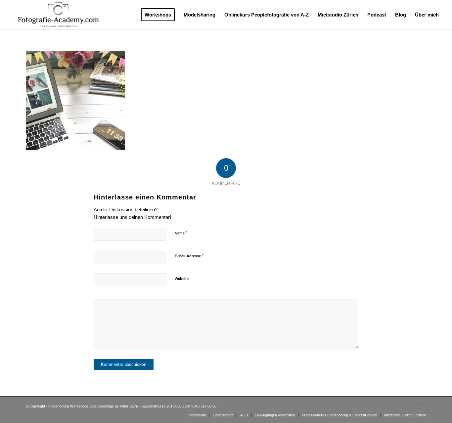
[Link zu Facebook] (411, 405)
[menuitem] (160, 14)
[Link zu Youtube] (421, 405)
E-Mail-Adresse (189, 255)
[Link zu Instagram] (401, 405)
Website (182, 279)
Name (181, 232)
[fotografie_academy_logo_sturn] (58, 14)
